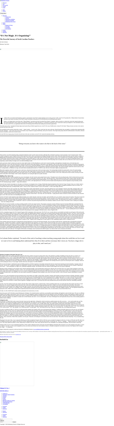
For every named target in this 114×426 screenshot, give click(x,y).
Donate (4, 11)
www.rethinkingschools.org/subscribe (41, 329)
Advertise (5, 395)
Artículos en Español (9, 20)
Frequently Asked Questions (8, 394)
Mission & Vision (9, 25)
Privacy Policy (28, 424)
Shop (4, 9)
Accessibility (5, 404)
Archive (4, 399)
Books (4, 22)
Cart (3, 4)
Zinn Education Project (7, 401)
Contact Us (5, 393)
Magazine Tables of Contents (9, 400)
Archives (7, 18)
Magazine (5, 15)
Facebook (5, 406)
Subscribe (5, 32)
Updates (4, 31)
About (4, 24)
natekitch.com (18, 334)
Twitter (4, 407)
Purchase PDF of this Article (6, 336)
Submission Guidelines (10, 19)
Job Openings (8, 28)
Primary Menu (3, 13)
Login (4, 7)
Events (4, 30)
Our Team (7, 26)
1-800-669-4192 (6, 403)
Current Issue (8, 16)
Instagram (5, 408)
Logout (4, 6)
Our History (7, 27)
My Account (5, 5)
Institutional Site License (10, 21)
